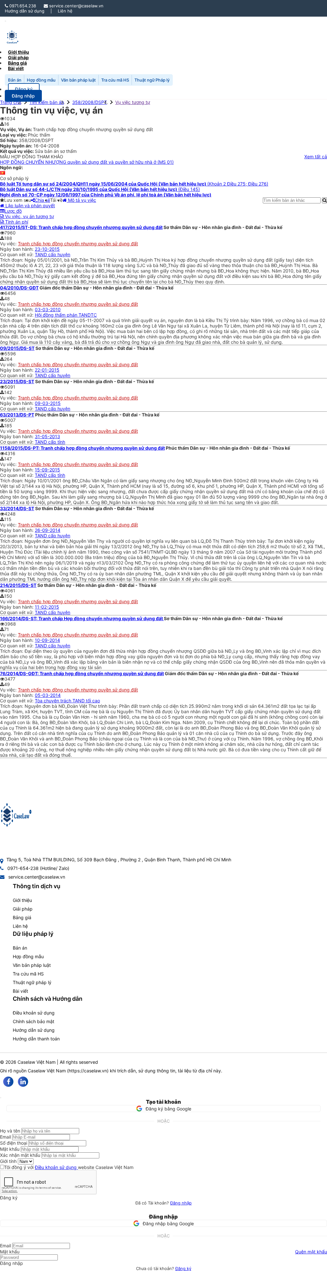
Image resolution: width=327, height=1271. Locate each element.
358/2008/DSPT (89, 102)
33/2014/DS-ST (17, 508)
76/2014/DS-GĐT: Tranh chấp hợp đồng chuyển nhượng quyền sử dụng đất (82, 673)
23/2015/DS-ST (17, 381)
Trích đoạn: (12, 260)
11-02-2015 (47, 607)
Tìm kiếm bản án (46, 102)
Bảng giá (22, 917)
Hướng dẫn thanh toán (36, 1038)
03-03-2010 (48, 309)
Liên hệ (65, 10)
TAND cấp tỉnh (50, 442)
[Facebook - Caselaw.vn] (8, 1082)
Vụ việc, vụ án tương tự (29, 216)
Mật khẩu (9, 1149)
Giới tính (8, 1161)
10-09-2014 (47, 640)
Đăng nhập (181, 1202)
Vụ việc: (9, 243)
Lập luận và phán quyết (29, 205)
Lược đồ (13, 211)
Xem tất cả (315, 156)
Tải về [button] (56, 200)
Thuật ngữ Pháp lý (152, 80)
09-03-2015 (48, 403)
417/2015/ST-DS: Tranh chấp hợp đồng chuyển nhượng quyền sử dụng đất (81, 227)
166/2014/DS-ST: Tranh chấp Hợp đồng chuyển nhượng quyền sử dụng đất (82, 618)
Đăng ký (183, 1268)
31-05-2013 (47, 436)
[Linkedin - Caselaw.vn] (23, 1082)
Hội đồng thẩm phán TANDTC (66, 315)
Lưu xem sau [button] (17, 200)
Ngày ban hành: (17, 249)
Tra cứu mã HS (115, 80)
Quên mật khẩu (311, 1251)
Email (5, 1137)
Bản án (14, 80)
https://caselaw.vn (88, 1070)
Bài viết (16, 68)
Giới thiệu (22, 900)
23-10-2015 (47, 249)
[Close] (0, 1097)
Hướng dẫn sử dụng (24, 10)
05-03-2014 (48, 695)
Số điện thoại (13, 1143)
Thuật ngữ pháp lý (32, 982)
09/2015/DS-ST (17, 348)
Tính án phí (16, 222)
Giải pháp (23, 909)
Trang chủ (10, 102)
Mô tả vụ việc (81, 200)
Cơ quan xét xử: (17, 254)
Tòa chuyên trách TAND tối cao (67, 700)
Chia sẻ (42, 200)
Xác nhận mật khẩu (20, 1155)
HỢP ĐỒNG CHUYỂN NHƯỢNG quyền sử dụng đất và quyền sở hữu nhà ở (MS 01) (87, 162)
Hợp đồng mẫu (41, 80)
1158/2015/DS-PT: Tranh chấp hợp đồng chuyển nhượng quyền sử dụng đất (82, 448)
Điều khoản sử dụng (34, 1012)
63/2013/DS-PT (17, 414)
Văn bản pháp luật (78, 80)
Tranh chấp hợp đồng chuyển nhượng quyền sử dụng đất (78, 243)
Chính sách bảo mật (33, 1021)
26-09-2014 (47, 530)
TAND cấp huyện (52, 254)
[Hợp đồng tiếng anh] (2, 173)
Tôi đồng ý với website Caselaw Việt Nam (68, 1167)
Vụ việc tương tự (132, 102)
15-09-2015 (47, 469)
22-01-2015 (47, 370)
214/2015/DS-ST (18, 585)
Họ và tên (10, 1130)
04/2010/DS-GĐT (19, 287)
